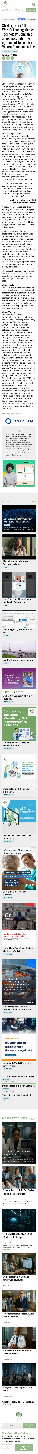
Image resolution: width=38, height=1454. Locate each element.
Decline (7, 1448)
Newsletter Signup (29, 1426)
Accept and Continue (24, 1447)
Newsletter (30, 10)
